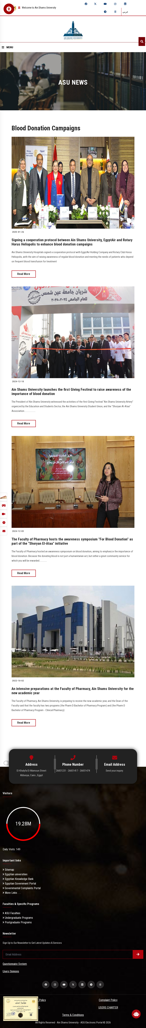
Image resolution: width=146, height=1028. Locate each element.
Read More (23, 274)
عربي (125, 11)
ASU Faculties (12, 913)
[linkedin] (125, 4)
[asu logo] (73, 29)
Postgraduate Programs (18, 922)
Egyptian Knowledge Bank (18, 879)
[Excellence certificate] (20, 1008)
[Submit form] (138, 954)
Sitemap (9, 869)
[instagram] (115, 4)
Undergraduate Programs (18, 917)
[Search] (142, 41)
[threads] (115, 12)
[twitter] (95, 4)
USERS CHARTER (108, 1007)
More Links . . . (12, 892)
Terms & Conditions (73, 1015)
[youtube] (105, 4)
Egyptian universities (15, 874)
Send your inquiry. (114, 770)
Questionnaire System (15, 964)
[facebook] (86, 4)
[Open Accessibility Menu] (9, 9)
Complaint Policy (108, 1000)
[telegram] (105, 12)
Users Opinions (11, 971)
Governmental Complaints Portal (22, 888)
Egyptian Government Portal (20, 883)
